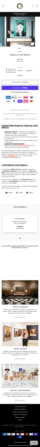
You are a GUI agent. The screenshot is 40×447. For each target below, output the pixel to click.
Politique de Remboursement (20, 412)
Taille (20, 67)
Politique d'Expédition (20, 409)
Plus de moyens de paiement (20, 92)
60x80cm (29, 70)
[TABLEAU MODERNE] (20, 292)
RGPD (20, 420)
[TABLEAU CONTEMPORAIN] (20, 376)
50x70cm (20, 70)
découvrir (20, 317)
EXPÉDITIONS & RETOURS (20, 110)
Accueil (20, 51)
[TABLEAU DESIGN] (20, 334)
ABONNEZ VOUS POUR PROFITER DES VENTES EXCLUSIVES (19, 426)
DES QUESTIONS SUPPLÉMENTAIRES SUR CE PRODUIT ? (20, 114)
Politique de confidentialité (20, 414)
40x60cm (20, 75)
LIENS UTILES (19, 431)
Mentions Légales (20, 417)
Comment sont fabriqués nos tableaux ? (19, 119)
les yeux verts (8, 188)
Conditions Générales (20, 406)
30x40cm (11, 70)
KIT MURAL (11, 156)
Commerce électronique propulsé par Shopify (20, 445)
